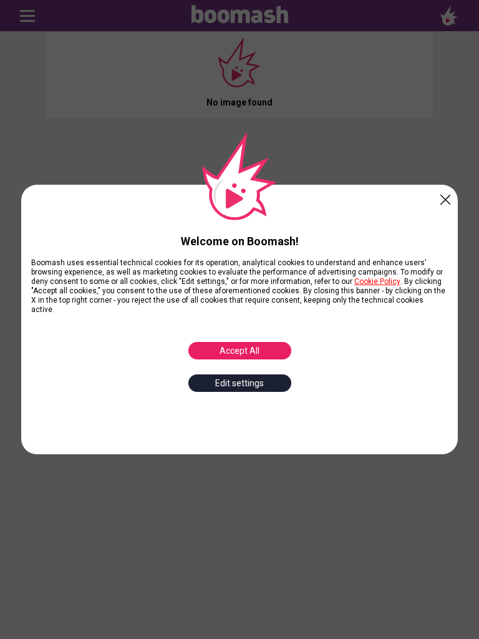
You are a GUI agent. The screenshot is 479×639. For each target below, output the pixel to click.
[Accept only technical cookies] (445, 197)
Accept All (239, 351)
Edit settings (239, 383)
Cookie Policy (377, 281)
